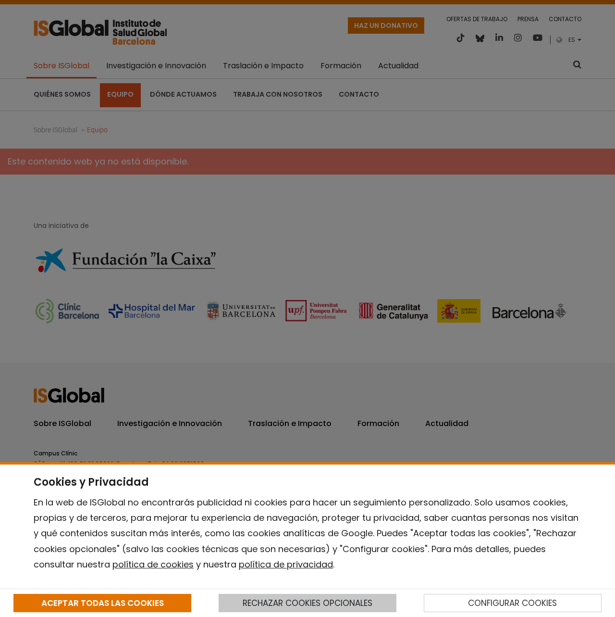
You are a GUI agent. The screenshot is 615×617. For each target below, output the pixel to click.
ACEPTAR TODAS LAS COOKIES (102, 603)
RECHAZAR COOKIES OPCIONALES (307, 603)
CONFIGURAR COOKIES (512, 603)
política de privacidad (286, 564)
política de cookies (153, 564)
